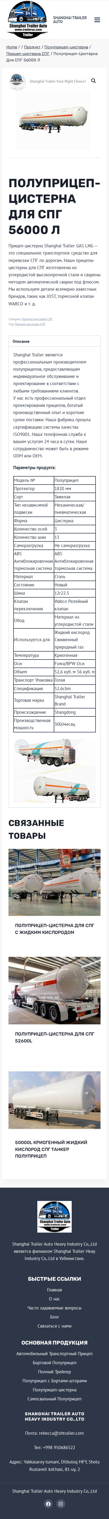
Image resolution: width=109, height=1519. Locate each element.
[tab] (54, 341)
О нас (54, 1299)
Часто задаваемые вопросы (54, 1308)
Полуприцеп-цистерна (54, 1390)
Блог (54, 1317)
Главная (54, 1290)
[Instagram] (60, 1503)
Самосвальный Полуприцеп (54, 1399)
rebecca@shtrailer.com (61, 1433)
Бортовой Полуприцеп (54, 1363)
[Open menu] (97, 19)
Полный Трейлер (54, 1372)
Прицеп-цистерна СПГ (37, 319)
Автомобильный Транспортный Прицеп (54, 1354)
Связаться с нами (54, 1326)
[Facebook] (48, 1503)
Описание (21, 341)
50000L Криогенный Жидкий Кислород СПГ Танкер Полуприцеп (51, 1149)
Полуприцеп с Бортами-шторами (54, 1381)
